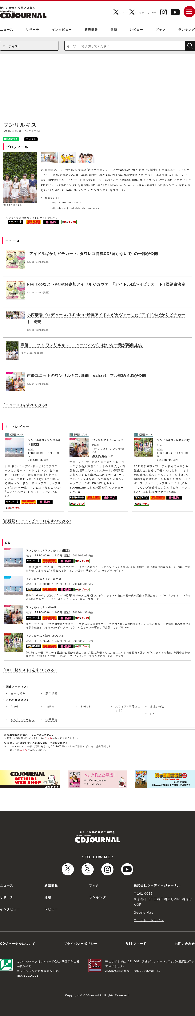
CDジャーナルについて (17, 943)
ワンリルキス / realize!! (107, 440)
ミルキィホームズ (22, 719)
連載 (113, 29)
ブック (161, 29)
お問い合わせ (185, 943)
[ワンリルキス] (50, 154)
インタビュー (62, 29)
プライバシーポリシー (80, 943)
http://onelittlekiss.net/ (66, 202)
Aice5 (15, 706)
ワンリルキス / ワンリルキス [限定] (48, 550)
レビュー (136, 29)
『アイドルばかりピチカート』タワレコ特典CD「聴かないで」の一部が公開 (92, 253)
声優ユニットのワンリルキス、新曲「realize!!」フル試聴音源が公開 (86, 375)
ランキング (186, 29)
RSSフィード (136, 943)
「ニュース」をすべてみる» (25, 404)
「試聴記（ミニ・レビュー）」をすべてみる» (37, 520)
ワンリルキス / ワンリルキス (44, 579)
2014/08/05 (35, 460)
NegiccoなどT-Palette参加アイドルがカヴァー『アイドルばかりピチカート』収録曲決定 (106, 284)
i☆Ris (50, 706)
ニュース (6, 29)
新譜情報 (91, 29)
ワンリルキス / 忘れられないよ (45, 635)
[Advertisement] (97, 88)
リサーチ (32, 29)
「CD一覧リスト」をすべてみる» (30, 669)
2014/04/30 (99, 455)
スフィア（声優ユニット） (128, 708)
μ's (152, 713)
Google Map (143, 912)
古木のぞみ (18, 693)
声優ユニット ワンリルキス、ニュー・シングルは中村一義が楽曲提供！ (82, 344)
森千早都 (51, 693)
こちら (48, 738)
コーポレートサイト (149, 920)
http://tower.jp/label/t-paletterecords (75, 208)
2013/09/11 (164, 460)
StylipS (85, 706)
